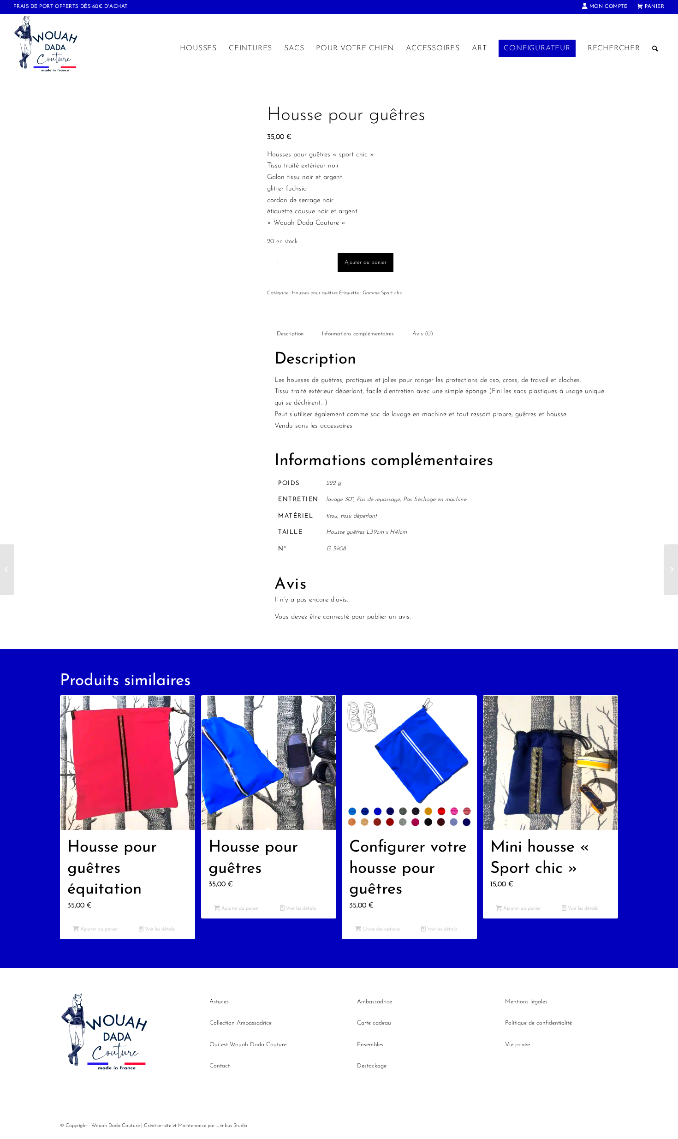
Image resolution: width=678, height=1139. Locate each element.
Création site (157, 1125)
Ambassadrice (374, 1002)
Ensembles (370, 1045)
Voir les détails (159, 929)
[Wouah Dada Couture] (55, 48)
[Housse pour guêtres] (7, 569)
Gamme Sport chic (383, 293)
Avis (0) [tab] (422, 334)
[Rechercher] (655, 48)
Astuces (219, 1002)
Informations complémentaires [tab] (358, 334)
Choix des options (380, 929)
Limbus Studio (231, 1125)
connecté (336, 617)
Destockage (372, 1066)
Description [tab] (290, 334)
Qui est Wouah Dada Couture (247, 1045)
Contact (219, 1066)
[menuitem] (604, 7)
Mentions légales (526, 1002)
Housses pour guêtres (315, 293)
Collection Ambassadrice (240, 1023)
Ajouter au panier (366, 262)
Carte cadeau (374, 1023)
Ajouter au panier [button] (98, 929)
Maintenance (192, 1125)
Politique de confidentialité (538, 1023)
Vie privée (517, 1045)
